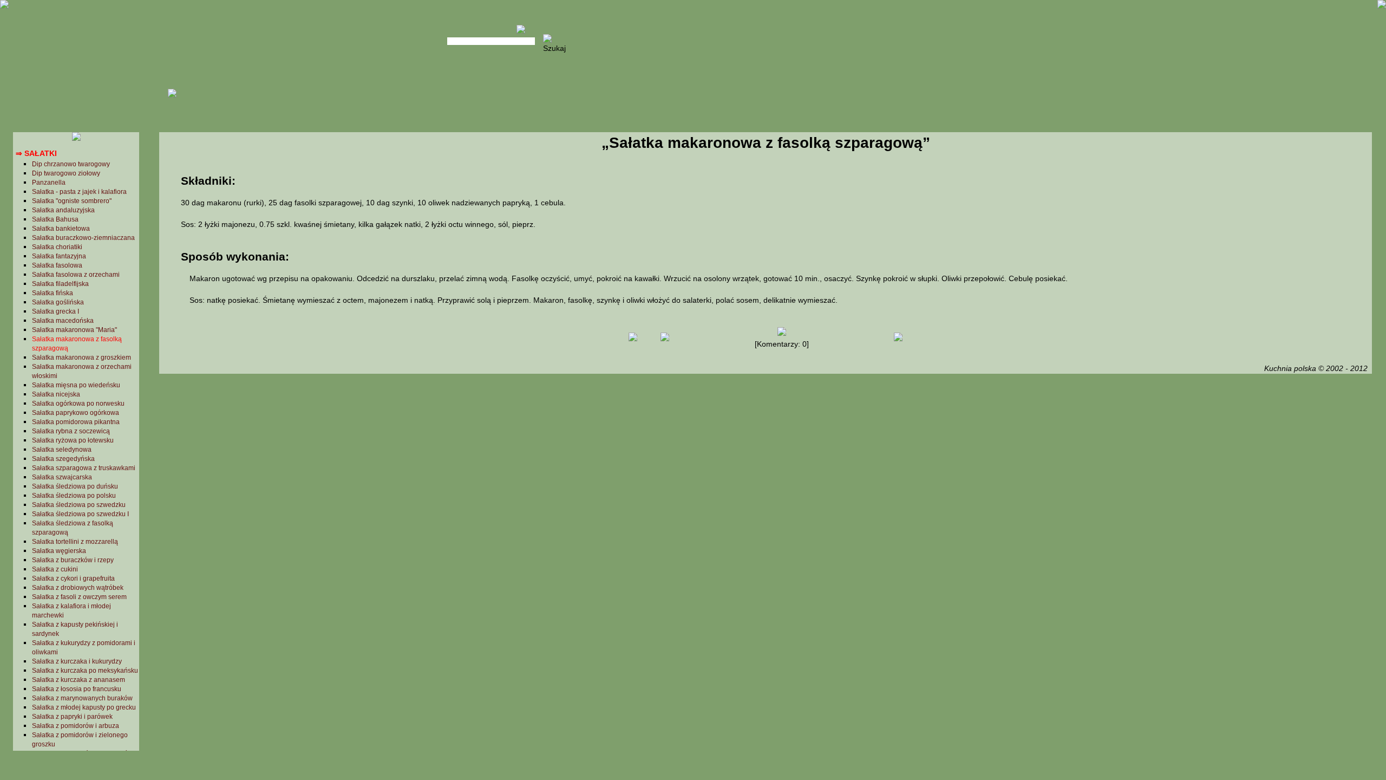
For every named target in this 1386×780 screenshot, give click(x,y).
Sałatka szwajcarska (62, 477)
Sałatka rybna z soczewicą (71, 431)
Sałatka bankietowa (61, 228)
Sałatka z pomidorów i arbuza (75, 726)
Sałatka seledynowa (61, 449)
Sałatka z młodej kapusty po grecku (84, 707)
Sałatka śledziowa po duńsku (75, 486)
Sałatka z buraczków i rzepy (73, 560)
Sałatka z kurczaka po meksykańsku (85, 670)
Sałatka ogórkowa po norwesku (78, 403)
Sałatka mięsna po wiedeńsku (76, 385)
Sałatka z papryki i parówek (72, 716)
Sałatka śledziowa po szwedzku (79, 505)
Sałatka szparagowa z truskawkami (83, 468)
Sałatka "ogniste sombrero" (72, 201)
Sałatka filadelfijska (60, 284)
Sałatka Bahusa (55, 219)
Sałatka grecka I (55, 311)
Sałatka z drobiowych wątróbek (77, 588)
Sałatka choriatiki (57, 247)
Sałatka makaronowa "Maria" (74, 330)
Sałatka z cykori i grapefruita (73, 578)
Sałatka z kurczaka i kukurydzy (77, 661)
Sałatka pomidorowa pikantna (76, 422)
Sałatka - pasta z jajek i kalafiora (79, 192)
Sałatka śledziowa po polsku (74, 495)
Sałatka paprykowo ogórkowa (75, 413)
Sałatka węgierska (59, 551)
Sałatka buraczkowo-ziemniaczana (83, 238)
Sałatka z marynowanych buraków (82, 698)
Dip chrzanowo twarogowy (71, 164)
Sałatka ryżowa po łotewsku (73, 440)
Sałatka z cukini (55, 569)
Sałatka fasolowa (57, 265)
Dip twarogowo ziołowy (66, 173)
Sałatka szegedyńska (63, 459)
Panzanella (49, 182)
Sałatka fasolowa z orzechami (76, 274)
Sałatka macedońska (63, 320)
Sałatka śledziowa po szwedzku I (80, 514)
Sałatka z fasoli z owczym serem (79, 597)
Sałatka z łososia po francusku (76, 689)
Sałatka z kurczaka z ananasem (78, 680)
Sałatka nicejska (56, 394)
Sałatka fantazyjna (59, 256)
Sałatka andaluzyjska (63, 210)
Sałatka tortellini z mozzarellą (75, 541)
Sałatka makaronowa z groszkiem (81, 357)
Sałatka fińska (52, 293)
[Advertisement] (765, 462)
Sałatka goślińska (58, 302)
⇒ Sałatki (36, 153)
